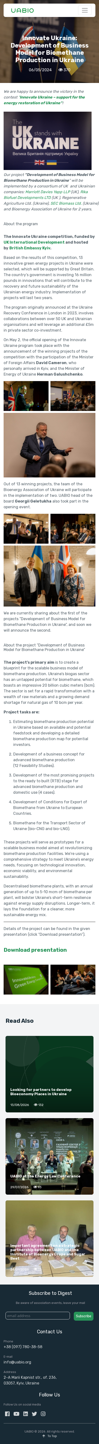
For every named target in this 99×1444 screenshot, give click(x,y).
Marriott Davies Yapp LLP (47, 192)
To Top (52, 1436)
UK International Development (34, 242)
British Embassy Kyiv (29, 248)
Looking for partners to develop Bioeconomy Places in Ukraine (41, 1092)
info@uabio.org (17, 1362)
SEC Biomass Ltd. (66, 203)
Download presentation (35, 950)
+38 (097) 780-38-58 (23, 1347)
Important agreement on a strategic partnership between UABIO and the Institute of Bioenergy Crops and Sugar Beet (47, 1252)
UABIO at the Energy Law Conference (45, 1176)
